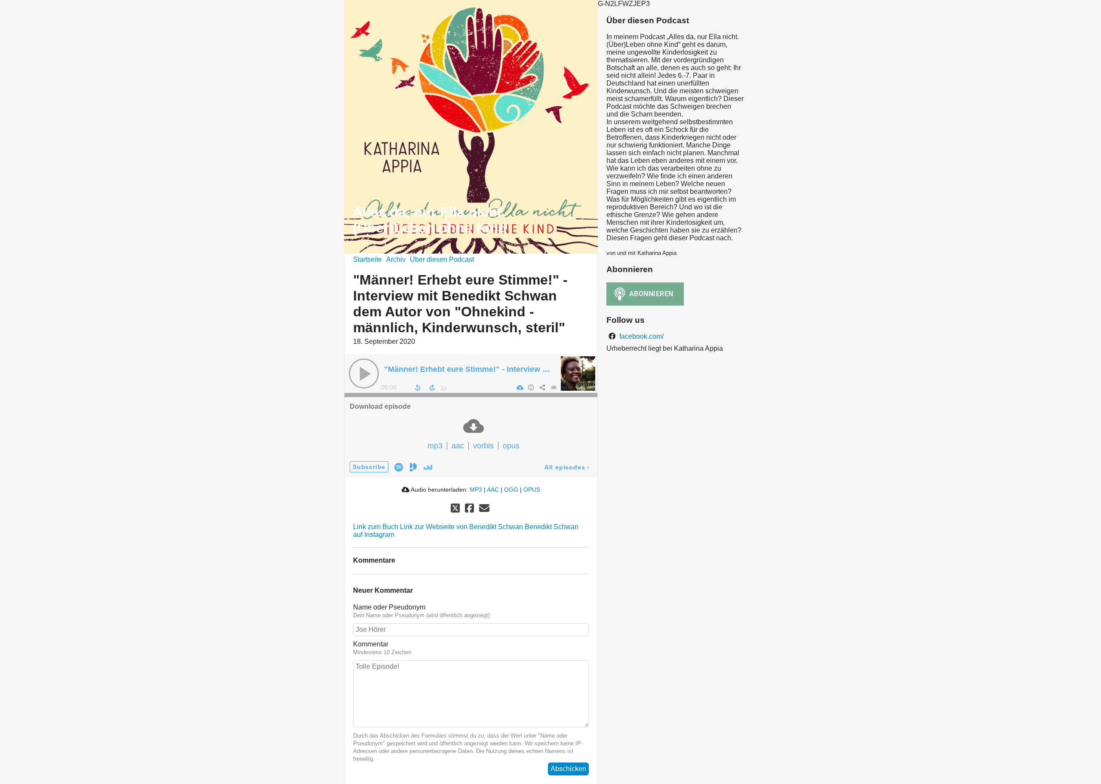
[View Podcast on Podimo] (413, 466)
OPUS (531, 489)
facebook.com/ (641, 336)
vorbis (483, 445)
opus (511, 445)
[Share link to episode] (541, 387)
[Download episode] (519, 387)
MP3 (476, 489)
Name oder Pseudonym (389, 607)
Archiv (396, 259)
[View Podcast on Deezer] (428, 466)
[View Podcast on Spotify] (398, 466)
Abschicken (568, 768)
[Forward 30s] (432, 387)
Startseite (367, 259)
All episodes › (567, 467)
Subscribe (369, 466)
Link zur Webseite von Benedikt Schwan (461, 526)
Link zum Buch (375, 526)
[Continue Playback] (364, 373)
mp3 (435, 445)
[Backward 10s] (417, 387)
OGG (511, 489)
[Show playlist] (553, 387)
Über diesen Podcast (442, 259)
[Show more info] (530, 387)
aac (458, 445)
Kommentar (370, 644)
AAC (493, 489)
